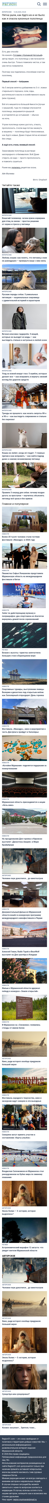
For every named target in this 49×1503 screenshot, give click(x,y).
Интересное (7, 12)
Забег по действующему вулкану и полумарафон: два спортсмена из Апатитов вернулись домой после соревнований (23, 616)
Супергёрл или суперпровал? (16, 1394)
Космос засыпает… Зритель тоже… (19, 1427)
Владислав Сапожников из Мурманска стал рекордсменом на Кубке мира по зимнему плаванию (23, 1174)
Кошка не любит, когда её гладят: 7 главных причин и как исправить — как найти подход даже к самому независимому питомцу (23, 455)
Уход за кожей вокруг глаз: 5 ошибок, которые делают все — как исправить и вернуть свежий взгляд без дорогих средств (24, 376)
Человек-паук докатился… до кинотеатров (22, 878)
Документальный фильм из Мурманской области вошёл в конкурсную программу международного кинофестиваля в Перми (22, 915)
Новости (5, 534)
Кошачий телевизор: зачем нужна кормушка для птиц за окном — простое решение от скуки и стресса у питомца (23, 221)
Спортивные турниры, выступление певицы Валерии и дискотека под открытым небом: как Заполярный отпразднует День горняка (23, 692)
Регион (5, 650)
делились (16, 167)
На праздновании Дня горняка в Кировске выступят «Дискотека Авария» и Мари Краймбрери (22, 841)
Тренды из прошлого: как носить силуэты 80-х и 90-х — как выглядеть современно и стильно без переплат (24, 416)
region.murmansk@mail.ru (25, 1499)
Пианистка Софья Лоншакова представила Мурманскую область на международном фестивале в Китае (22, 576)
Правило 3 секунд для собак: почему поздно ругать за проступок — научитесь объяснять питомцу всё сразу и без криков (23, 495)
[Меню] (45, 4)
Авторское (6, 875)
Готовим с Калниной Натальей (27, 55)
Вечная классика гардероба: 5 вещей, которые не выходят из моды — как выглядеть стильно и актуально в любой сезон (24, 337)
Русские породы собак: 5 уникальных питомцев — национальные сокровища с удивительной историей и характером (21, 297)
